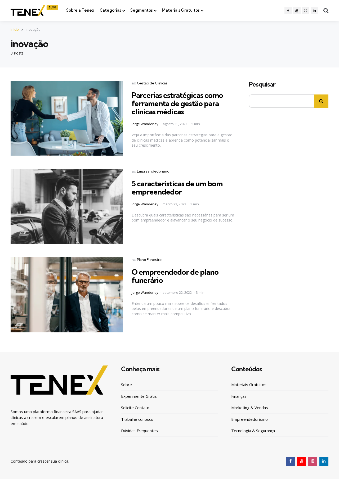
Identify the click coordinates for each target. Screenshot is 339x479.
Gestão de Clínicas (152, 83)
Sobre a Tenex (80, 10)
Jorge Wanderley (145, 123)
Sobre (126, 384)
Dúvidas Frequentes (139, 430)
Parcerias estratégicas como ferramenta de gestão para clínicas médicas (177, 103)
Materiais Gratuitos (180, 10)
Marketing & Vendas (249, 407)
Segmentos (141, 10)
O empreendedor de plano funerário (175, 276)
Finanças (239, 396)
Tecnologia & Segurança (253, 430)
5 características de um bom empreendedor (177, 187)
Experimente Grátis (139, 396)
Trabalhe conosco (137, 419)
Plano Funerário (149, 259)
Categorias (110, 10)
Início (15, 29)
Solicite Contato (135, 407)
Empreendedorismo (153, 171)
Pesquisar (262, 84)
